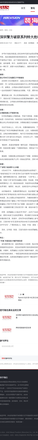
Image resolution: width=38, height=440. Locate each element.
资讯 (33, 7)
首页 (23, 7)
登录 (3, 358)
